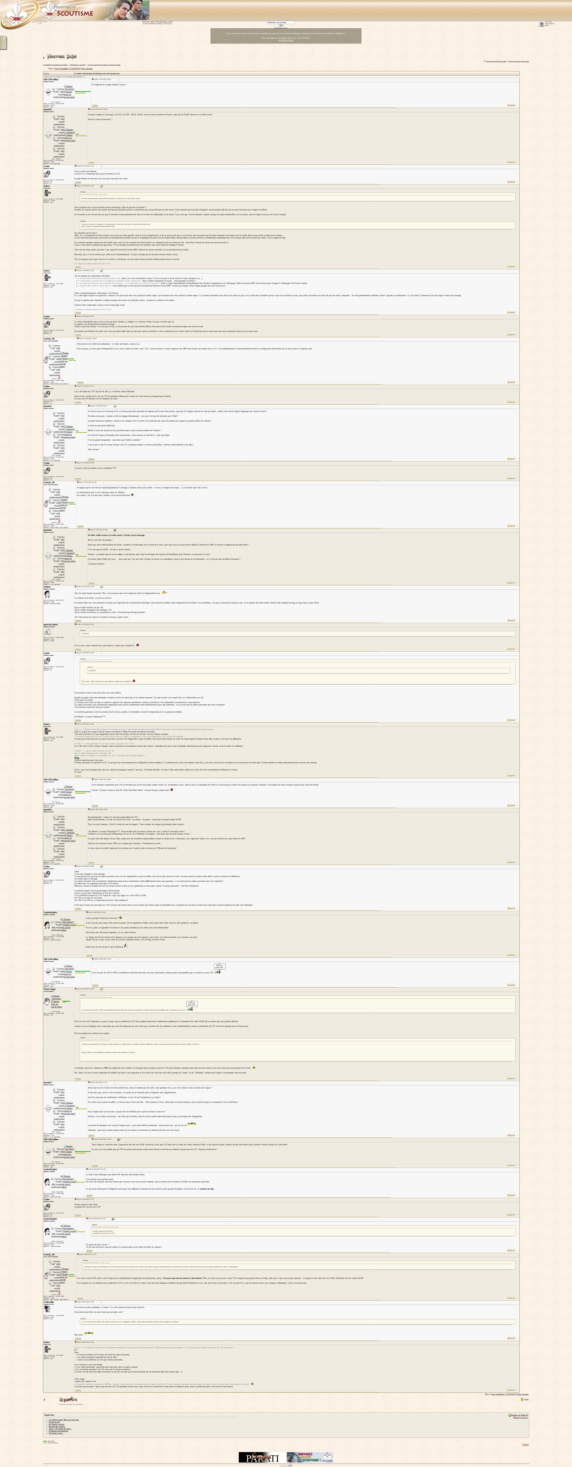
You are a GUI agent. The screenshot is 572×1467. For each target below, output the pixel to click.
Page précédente (498, 1394)
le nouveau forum (286, 40)
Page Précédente (61, 69)
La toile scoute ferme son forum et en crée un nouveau (104, 65)
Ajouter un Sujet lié (519, 1415)
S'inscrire (146, 22)
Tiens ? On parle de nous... (60, 1429)
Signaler (526, 1399)
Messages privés (166, 22)
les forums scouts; (57, 1424)
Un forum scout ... (56, 1433)
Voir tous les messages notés (496, 61)
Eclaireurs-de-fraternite (58, 1431)
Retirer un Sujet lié (521, 1418)
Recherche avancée (280, 28)
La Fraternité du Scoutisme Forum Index (55, 65)
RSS (527, 1445)
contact (290, 1465)
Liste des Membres (150, 23)
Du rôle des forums (57, 1426)
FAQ (159, 23)
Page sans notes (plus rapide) (518, 61)
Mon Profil (155, 22)
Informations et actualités (77, 65)
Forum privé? (54, 1422)
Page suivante (87, 69)
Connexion (167, 23)
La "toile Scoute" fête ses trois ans (64, 1420)
